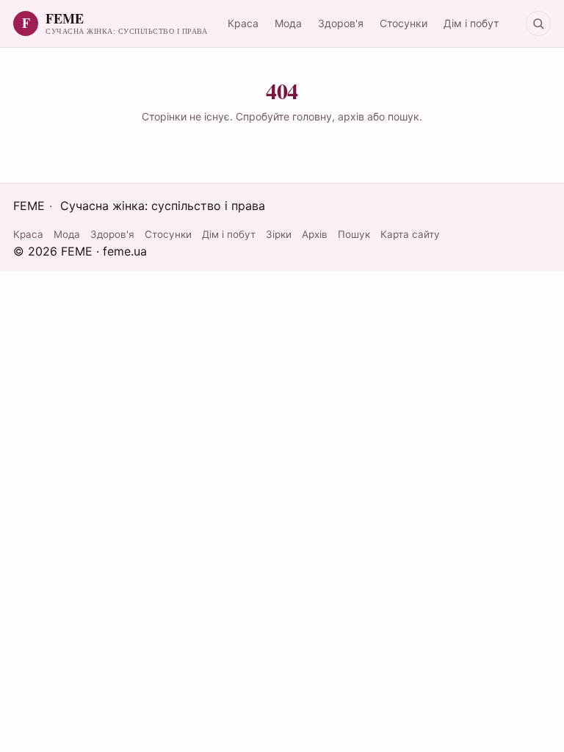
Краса (243, 23)
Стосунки (403, 23)
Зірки (279, 234)
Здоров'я (341, 23)
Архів (315, 234)
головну (312, 116)
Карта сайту (410, 234)
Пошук (354, 234)
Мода (288, 23)
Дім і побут (471, 23)
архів (351, 116)
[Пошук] (538, 23)
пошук (403, 116)
